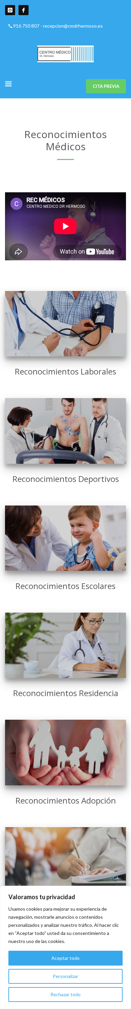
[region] (65, 947)
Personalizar (65, 976)
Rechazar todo (65, 994)
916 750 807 (26, 26)
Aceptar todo (65, 958)
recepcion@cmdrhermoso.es (73, 26)
